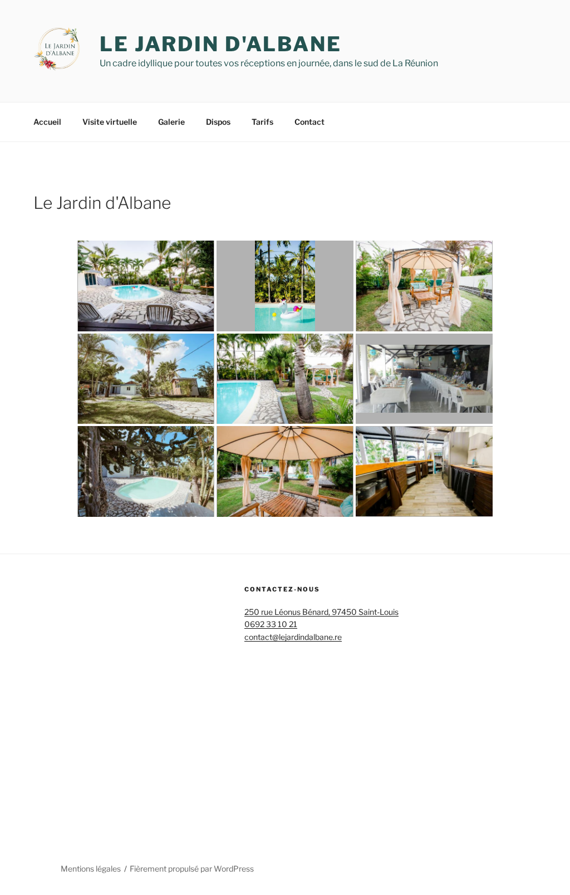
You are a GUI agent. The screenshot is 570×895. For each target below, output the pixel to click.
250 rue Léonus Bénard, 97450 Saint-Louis (321, 612)
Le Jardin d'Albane (221, 44)
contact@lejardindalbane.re (293, 637)
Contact (309, 121)
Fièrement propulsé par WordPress (192, 868)
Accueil (47, 121)
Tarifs (262, 121)
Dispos (218, 121)
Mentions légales (91, 868)
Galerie (171, 121)
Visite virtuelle (109, 121)
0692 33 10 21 (270, 624)
